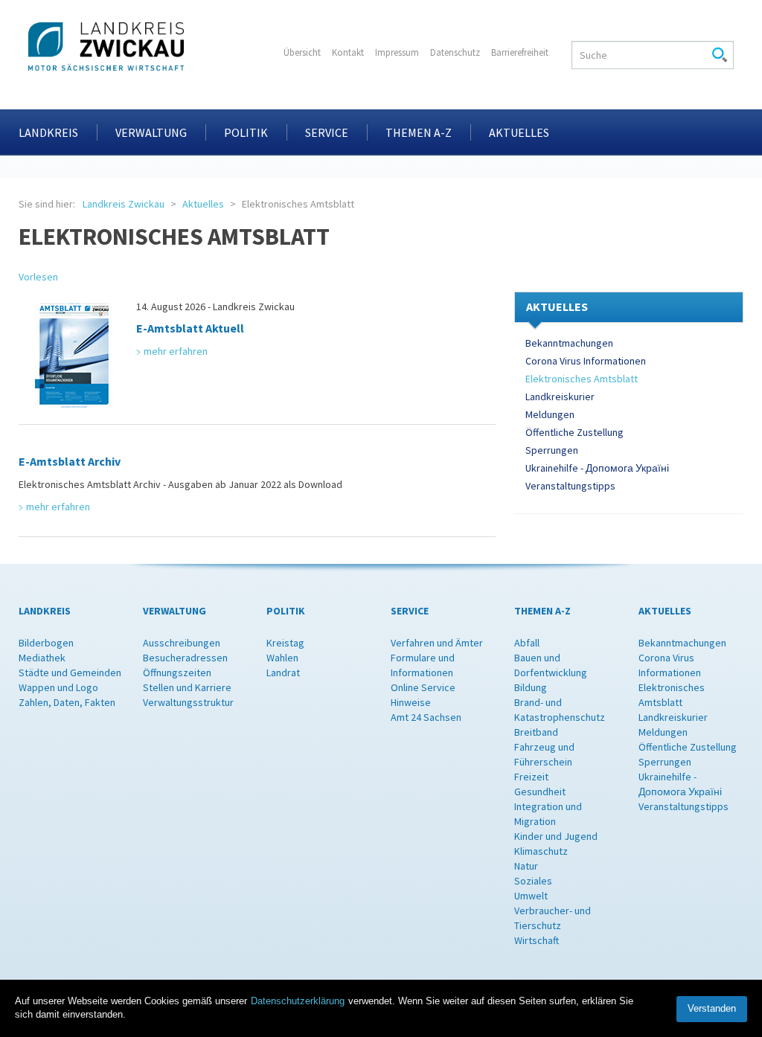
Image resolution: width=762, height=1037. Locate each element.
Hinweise (411, 702)
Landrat (283, 672)
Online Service (423, 687)
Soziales (533, 880)
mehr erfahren (176, 351)
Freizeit (531, 776)
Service (326, 132)
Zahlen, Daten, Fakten (67, 702)
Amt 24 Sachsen (426, 717)
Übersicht (302, 52)
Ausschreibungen (181, 642)
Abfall (527, 642)
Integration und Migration (548, 814)
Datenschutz (455, 52)
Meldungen (549, 414)
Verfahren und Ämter (437, 642)
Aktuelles (519, 132)
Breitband (536, 732)
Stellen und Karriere (187, 687)
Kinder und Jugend (556, 836)
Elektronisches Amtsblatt (581, 378)
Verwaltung (151, 132)
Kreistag (285, 642)
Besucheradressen (185, 657)
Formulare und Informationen (423, 665)
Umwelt (531, 895)
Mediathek (42, 657)
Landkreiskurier (560, 396)
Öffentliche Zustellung (574, 432)
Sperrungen (551, 450)
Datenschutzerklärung (298, 1000)
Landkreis (48, 132)
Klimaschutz (541, 851)
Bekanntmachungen (569, 343)
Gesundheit (540, 791)
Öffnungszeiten (177, 672)
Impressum (397, 52)
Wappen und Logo (58, 687)
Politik (246, 132)
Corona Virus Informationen (585, 360)
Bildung (530, 687)
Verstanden (712, 1008)
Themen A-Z (418, 132)
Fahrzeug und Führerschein (544, 754)
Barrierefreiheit (519, 52)
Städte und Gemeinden (70, 672)
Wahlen (282, 657)
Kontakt (348, 52)
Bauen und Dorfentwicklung (550, 665)
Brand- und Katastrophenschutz (559, 710)
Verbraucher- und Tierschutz (552, 918)
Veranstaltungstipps (570, 485)
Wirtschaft (536, 940)
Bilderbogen (46, 642)
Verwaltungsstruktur (188, 702)
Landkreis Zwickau (123, 204)
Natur (526, 866)
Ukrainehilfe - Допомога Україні (597, 468)
